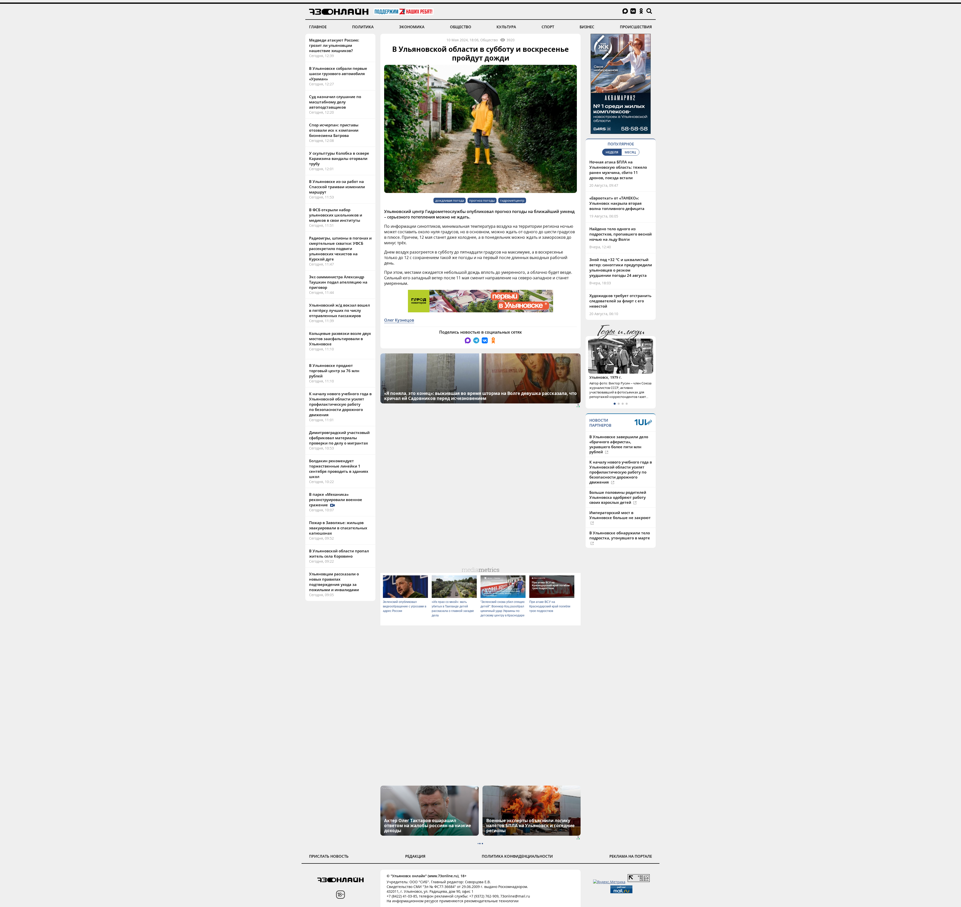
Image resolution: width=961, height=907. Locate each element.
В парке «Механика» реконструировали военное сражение (335, 499)
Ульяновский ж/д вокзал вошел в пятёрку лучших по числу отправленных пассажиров (339, 310)
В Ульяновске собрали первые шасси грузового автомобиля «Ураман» (338, 73)
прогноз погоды (482, 200)
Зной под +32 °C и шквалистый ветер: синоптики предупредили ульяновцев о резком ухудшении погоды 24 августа (620, 267)
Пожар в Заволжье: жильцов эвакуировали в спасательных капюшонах (338, 528)
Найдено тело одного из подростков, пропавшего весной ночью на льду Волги (620, 234)
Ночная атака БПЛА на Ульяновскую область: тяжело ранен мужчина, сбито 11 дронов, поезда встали (618, 169)
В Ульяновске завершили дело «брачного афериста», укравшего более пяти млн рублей (618, 453)
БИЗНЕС (587, 26)
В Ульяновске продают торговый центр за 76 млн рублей (334, 370)
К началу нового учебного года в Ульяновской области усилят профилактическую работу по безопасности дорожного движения (340, 404)
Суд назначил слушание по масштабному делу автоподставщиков (335, 102)
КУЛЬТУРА (506, 26)
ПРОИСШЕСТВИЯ (636, 26)
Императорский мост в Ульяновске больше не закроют (620, 524)
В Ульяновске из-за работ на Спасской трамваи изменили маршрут (337, 186)
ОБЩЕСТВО (460, 26)
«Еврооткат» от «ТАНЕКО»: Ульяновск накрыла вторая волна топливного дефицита (616, 203)
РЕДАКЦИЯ (415, 856)
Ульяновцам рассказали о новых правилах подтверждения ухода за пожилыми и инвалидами (334, 581)
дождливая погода (449, 200)
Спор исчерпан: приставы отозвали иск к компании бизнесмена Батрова (333, 130)
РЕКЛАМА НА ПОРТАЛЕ (630, 856)
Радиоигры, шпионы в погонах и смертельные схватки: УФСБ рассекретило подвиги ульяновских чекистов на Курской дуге (340, 249)
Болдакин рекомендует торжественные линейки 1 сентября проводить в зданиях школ (338, 468)
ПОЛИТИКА (363, 26)
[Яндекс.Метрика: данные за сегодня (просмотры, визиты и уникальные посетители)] (609, 881)
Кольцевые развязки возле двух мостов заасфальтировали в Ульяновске (340, 338)
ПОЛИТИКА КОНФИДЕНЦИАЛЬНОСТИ (517, 856)
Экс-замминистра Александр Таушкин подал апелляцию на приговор (338, 282)
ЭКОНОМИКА (411, 26)
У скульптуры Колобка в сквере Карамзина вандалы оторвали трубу (339, 158)
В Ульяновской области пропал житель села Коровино (339, 553)
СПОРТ (548, 26)
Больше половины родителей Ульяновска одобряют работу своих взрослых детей (617, 506)
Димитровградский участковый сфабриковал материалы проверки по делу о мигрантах (339, 437)
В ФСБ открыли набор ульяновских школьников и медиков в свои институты (335, 215)
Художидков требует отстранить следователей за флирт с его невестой (620, 301)
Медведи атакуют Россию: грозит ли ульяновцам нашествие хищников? (334, 45)
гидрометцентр (512, 200)
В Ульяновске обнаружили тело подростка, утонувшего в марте (619, 545)
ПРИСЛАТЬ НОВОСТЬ (329, 856)
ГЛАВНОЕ (318, 26)
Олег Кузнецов (399, 320)
